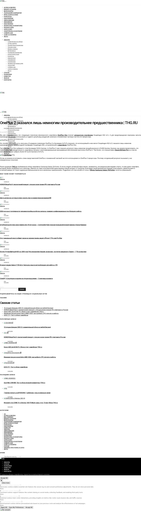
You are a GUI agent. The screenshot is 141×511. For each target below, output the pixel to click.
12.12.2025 (6, 242)
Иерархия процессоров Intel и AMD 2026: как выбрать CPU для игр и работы (31, 313)
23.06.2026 (10, 371)
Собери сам (8, 33)
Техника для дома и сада (15, 63)
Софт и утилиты (10, 34)
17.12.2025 (6, 202)
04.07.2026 (6, 188)
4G (5, 414)
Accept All (4, 478)
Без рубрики (8, 417)
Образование (9, 20)
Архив (2, 456)
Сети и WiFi (8, 29)
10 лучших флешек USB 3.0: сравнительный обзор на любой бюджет (28, 308)
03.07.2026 (10, 361)
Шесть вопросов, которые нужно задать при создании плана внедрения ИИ (25, 198)
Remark (16, 490)
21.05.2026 (10, 386)
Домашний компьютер (13, 13)
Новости (7, 76)
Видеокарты (8, 11)
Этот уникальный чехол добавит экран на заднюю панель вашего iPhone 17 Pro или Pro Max (31, 238)
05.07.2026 (10, 331)
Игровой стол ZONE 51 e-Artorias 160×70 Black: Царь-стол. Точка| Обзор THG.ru (31, 403)
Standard (16, 485)
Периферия (8, 22)
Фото (6, 36)
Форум (6, 78)
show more (5, 483)
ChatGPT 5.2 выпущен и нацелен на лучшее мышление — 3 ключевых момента (26, 278)
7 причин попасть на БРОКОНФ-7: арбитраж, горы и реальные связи (27, 393)
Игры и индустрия (11, 14)
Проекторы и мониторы (13, 25)
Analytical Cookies (7, 496)
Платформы (8, 23)
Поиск (2, 287)
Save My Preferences (16, 507)
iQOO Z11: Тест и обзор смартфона (16, 315)
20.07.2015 (6, 128)
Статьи (6, 72)
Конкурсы (8, 16)
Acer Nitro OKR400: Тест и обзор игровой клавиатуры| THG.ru (24, 383)
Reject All (4, 507)
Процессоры (9, 27)
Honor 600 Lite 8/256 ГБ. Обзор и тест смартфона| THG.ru (24, 312)
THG (5, 187)
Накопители (8, 18)
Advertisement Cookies (8, 501)
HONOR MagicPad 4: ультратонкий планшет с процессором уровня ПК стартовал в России (30, 184)
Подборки (8, 74)
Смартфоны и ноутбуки (13, 31)
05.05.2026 (10, 406)
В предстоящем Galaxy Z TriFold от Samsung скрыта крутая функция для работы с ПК (28, 265)
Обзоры (7, 40)
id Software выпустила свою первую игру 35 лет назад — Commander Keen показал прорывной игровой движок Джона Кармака (43, 225)
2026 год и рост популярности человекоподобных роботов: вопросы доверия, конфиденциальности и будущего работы (41, 211)
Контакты (7, 79)
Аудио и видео (10, 7)
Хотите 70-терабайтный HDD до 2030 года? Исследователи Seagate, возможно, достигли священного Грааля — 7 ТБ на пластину (43, 252)
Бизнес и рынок (10, 9)
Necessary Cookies (7, 485)
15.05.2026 (10, 396)
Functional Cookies (7, 490)
